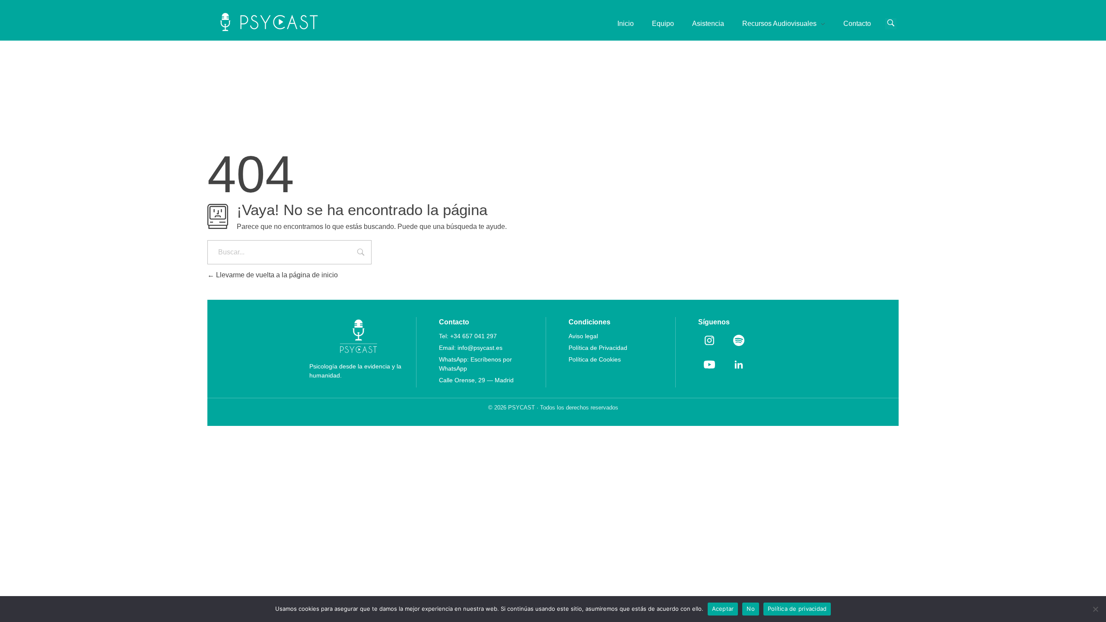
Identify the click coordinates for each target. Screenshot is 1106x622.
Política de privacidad (797, 608)
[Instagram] (709, 340)
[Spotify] (738, 340)
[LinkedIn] (738, 364)
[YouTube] (709, 364)
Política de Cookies (595, 359)
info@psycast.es (480, 347)
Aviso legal (583, 336)
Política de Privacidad (598, 347)
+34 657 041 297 (473, 336)
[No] (1095, 609)
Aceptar (723, 608)
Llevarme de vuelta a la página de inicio (276, 275)
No (751, 608)
